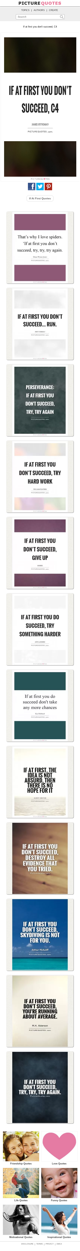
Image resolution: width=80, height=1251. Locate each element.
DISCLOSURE (27, 1244)
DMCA (59, 1244)
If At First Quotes (40, 198)
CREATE (53, 10)
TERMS (39, 1244)
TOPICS (25, 10)
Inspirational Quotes (59, 1237)
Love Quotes (59, 1163)
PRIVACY (50, 1244)
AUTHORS (39, 10)
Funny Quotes (59, 1200)
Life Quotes (21, 1200)
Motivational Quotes (20, 1237)
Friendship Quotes (21, 1163)
